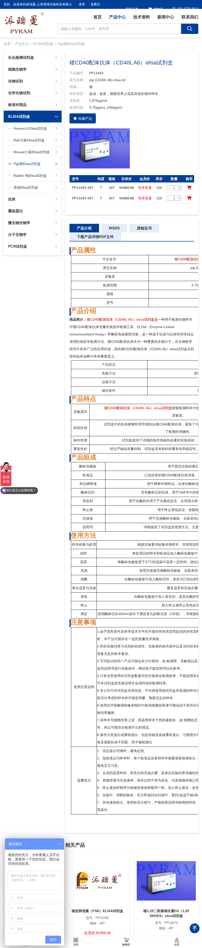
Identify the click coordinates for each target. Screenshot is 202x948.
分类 (76, 944)
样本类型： (78, 94)
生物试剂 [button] (15, 81)
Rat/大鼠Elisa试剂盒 (29, 140)
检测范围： (78, 107)
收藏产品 (85, 118)
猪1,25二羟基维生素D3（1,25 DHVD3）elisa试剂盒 (166, 913)
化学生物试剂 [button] (19, 93)
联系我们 (190, 17)
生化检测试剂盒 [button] (21, 57)
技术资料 (141, 17)
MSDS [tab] (114, 228)
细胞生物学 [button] (17, 69)
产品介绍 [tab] (84, 228)
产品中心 (117, 17)
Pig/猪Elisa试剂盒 (71, 44)
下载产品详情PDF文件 (95, 237)
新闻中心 (165, 17)
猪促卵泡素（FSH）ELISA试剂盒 (97, 911)
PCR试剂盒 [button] (17, 246)
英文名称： (78, 80)
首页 (97, 17)
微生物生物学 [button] (19, 223)
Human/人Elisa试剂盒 (30, 128)
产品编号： (78, 73)
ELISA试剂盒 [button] (19, 116)
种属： (74, 87)
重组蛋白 (15, 211)
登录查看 (145, 188)
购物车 (126, 944)
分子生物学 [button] (17, 234)
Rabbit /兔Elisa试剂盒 (30, 176)
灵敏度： (76, 101)
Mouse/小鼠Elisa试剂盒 (32, 152)
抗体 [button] (12, 199)
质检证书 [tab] (144, 228)
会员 (177, 944)
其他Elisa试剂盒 (26, 187)
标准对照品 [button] (17, 105)
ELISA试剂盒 (43, 44)
